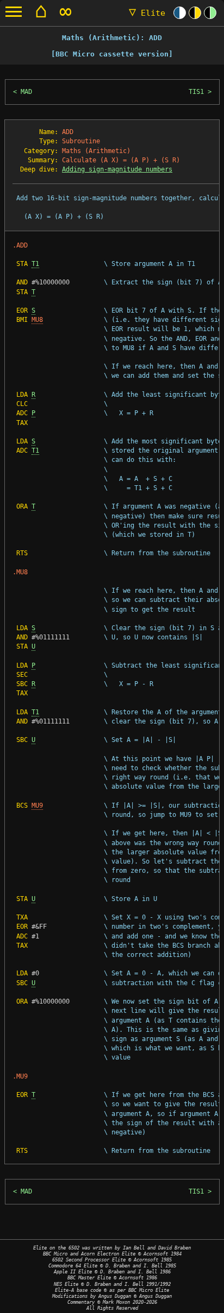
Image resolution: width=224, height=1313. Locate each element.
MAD (26, 92)
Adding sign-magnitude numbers (117, 169)
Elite (147, 13)
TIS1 (196, 92)
